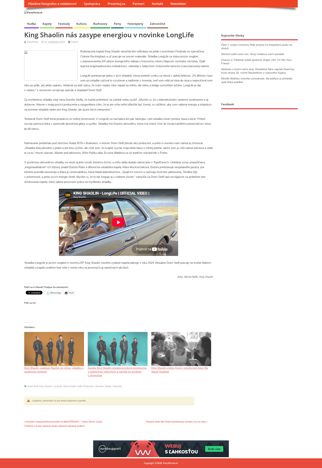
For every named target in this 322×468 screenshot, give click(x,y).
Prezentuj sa (116, 4)
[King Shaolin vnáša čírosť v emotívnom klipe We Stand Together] (181, 349)
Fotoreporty (135, 24)
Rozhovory (100, 24)
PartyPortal (32, 42)
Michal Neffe (69, 386)
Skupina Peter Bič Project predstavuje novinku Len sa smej (176, 421)
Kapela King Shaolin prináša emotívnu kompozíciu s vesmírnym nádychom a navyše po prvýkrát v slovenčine (117, 371)
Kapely (47, 24)
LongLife (57, 386)
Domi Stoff (33, 386)
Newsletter (178, 4)
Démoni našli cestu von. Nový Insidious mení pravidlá (252, 54)
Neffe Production (85, 386)
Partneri (138, 4)
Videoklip (117, 386)
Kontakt (157, 4)
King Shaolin (45, 386)
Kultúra (81, 24)
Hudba (31, 24)
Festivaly (64, 24)
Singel (108, 386)
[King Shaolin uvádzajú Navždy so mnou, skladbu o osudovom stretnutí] (54, 349)
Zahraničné (157, 24)
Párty (117, 24)
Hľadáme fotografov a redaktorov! (52, 4)
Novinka (99, 386)
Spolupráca (92, 4)
